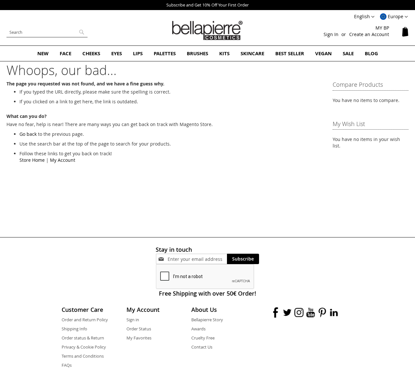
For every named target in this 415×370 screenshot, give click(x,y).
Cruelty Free (203, 338)
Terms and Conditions (83, 356)
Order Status (138, 329)
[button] (393, 16)
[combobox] (47, 32)
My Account (62, 160)
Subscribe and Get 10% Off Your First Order (207, 5)
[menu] (207, 53)
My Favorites (138, 338)
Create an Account (369, 34)
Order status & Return (83, 338)
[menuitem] (43, 53)
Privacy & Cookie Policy (84, 347)
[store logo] (207, 30)
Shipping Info (74, 329)
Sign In (331, 34)
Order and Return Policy (85, 320)
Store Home (32, 160)
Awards (198, 329)
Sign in (132, 320)
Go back (28, 134)
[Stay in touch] (197, 259)
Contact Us (201, 347)
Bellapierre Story (207, 320)
